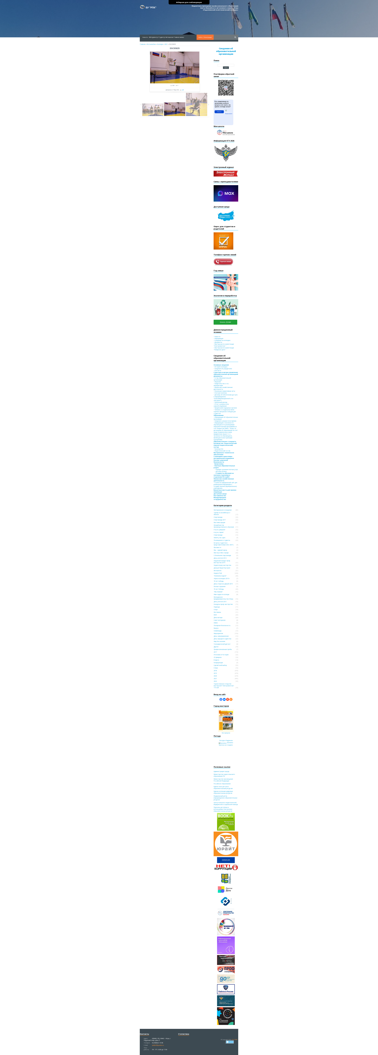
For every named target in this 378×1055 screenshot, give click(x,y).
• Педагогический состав (222, 451)
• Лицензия (217, 382)
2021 (166, 44)
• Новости (217, 337)
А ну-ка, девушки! (219, 530)
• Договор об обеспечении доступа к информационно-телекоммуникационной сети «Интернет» (225, 397)
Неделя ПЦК (218, 573)
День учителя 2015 (220, 601)
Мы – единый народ (220, 550)
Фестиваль (217, 612)
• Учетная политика (220, 393)
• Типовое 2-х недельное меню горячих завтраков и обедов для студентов (225, 411)
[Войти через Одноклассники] (230, 699)
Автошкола (217, 570)
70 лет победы (219, 581)
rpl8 (183, 90)
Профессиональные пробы (223, 649)
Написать (219, 111)
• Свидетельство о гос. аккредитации (221, 384)
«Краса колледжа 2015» (222, 578)
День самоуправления (221, 636)
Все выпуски (226, 733)
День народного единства (222, 639)
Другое (216, 647)
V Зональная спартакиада (222, 555)
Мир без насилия (219, 641)
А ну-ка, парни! (218, 532)
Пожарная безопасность (222, 625)
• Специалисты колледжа (222, 340)
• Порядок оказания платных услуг (226, 469)
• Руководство (218, 449)
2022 (215, 681)
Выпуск (216, 628)
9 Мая (216, 668)
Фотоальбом (151, 44)
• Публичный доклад (220, 402)
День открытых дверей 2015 (223, 584)
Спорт (216, 609)
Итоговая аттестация (221, 655)
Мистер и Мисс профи (221, 553)
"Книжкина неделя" (220, 576)
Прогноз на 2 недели (226, 745)
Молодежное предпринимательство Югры (223, 598)
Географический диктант (222, 644)
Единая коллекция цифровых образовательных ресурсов (223, 792)
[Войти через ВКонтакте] (224, 699)
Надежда (217, 607)
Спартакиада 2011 (220, 520)
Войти (200, 37)
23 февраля (217, 657)
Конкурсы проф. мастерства (223, 604)
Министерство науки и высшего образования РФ (224, 775)
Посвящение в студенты (222, 540)
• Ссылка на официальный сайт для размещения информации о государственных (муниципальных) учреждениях (225, 485)
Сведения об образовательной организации (226, 51)
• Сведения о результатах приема (225, 421)
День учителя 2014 (220, 558)
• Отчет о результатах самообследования (221, 405)
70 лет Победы (219, 589)
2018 (215, 670)
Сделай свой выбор (220, 665)
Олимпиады (217, 631)
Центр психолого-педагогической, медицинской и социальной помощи (226, 803)
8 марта (216, 660)
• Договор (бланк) (220, 471)
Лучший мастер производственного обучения (224, 526)
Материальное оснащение (223, 510)
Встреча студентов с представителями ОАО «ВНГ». (224, 544)
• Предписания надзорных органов (225, 408)
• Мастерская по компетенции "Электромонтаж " (224, 345)
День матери (218, 617)
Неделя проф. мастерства (222, 565)
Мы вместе (217, 547)
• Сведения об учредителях (223, 369)
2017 (215, 652)
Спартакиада (218, 517)
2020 (215, 676)
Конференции (218, 663)
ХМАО (216, 623)
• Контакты (217, 370)
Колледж (160, 44)
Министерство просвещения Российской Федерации (223, 780)
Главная (142, 44)
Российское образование (222, 784)
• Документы (218, 342)
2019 (215, 673)
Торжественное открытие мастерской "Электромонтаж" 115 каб (224, 685)
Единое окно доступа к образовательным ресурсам (223, 787)
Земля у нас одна (219, 538)
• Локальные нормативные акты (224, 391)
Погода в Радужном (226, 740)
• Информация (218, 338)
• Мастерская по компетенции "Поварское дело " (224, 349)
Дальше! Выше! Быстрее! (222, 568)
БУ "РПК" (151, 7)
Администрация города (221, 771)
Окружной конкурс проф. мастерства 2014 (222, 561)
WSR (215, 615)
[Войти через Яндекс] (227, 699)
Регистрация (208, 37)
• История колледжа (220, 367)
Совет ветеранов (219, 620)
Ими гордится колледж (221, 594)
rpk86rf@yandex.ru (158, 1045)
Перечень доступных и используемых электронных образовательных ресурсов (223, 809)
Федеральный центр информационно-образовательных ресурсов (225, 798)
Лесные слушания (219, 586)
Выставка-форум (219, 522)
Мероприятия (218, 633)
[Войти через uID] (220, 699)
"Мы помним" (218, 592)
